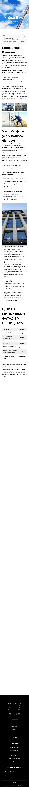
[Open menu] (27, 4)
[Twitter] (13, 714)
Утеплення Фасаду (14, 753)
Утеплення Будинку (14, 747)
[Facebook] (9, 714)
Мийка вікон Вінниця (8, 38)
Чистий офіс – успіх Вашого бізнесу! (12, 39)
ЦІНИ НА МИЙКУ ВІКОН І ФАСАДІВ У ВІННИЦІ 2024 (14, 42)
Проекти (14, 732)
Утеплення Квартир (14, 750)
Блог (14, 729)
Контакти (14, 734)
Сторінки (14, 737)
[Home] (11, 21)
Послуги (14, 726)
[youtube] (19, 714)
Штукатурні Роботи (14, 761)
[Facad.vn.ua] (3, 4)
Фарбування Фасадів (14, 758)
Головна (14, 724)
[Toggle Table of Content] (23, 36)
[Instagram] (16, 714)
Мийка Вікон (14, 755)
